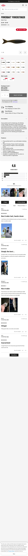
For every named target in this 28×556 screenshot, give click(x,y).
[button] (5, 25)
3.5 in (5, 79)
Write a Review (22, 203)
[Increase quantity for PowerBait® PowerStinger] (7, 95)
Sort (14, 205)
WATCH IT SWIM (22, 29)
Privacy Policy (11, 551)
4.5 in (12, 79)
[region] (14, 192)
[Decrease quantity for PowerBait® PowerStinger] (2, 95)
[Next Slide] (26, 192)
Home (2, 13)
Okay (14, 553)
